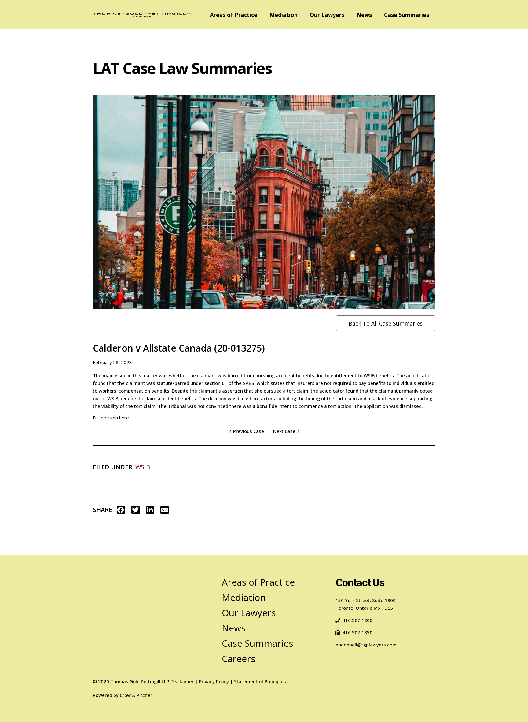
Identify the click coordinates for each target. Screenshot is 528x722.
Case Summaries (406, 14)
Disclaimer (182, 681)
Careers (238, 658)
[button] (121, 510)
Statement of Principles (260, 681)
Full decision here (111, 418)
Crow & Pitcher (136, 695)
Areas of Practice (233, 14)
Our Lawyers (327, 14)
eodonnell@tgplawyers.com (366, 645)
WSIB (142, 467)
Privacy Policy (214, 681)
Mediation (284, 14)
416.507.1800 (357, 620)
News (364, 14)
